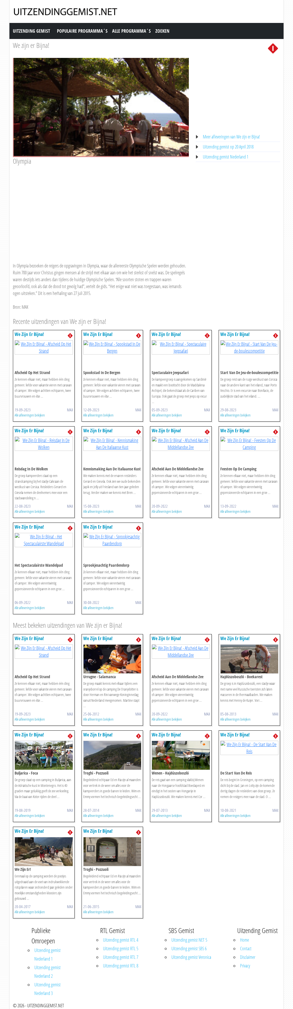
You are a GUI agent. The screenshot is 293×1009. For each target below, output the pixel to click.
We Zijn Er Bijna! (29, 334)
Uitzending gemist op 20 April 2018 (228, 147)
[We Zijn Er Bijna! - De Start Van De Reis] (249, 747)
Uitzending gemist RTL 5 (120, 948)
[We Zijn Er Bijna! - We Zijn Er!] (44, 851)
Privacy (245, 966)
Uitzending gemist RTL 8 (120, 966)
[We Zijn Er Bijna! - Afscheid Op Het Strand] (44, 347)
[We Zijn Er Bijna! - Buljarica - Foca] (44, 755)
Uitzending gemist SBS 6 (189, 948)
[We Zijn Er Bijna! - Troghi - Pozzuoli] (112, 755)
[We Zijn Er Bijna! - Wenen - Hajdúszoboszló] (181, 755)
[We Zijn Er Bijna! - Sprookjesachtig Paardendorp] (112, 540)
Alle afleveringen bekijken (30, 415)
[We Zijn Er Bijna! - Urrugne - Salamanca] (112, 658)
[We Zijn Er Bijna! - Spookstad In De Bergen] (112, 347)
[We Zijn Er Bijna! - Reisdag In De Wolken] (44, 443)
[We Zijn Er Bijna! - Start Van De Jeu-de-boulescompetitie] (249, 347)
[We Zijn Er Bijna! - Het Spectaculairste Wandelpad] (44, 540)
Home (244, 940)
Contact (246, 948)
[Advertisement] (101, 208)
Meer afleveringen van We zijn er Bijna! (231, 137)
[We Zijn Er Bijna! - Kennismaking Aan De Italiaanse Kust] (112, 443)
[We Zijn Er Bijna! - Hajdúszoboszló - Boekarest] (249, 658)
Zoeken (162, 31)
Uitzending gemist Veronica (191, 957)
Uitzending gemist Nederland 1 (225, 157)
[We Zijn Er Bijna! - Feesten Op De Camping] (249, 443)
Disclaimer (247, 957)
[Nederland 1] (273, 48)
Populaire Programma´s (82, 31)
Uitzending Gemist (31, 31)
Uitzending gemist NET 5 (189, 940)
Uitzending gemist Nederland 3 (47, 988)
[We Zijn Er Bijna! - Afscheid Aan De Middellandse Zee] (181, 443)
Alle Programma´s (131, 31)
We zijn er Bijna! (31, 45)
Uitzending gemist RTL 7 (120, 957)
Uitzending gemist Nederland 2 (47, 971)
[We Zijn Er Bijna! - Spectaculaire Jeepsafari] (181, 347)
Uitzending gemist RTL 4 (120, 940)
